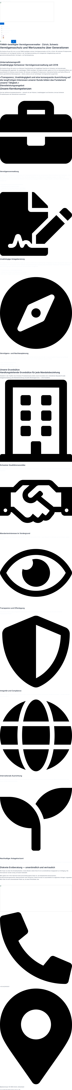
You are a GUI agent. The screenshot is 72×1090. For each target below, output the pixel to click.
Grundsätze (6, 32)
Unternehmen (6, 28)
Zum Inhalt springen (5, 1)
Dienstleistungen (7, 30)
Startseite (5, 26)
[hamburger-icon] (2, 24)
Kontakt (5, 34)
